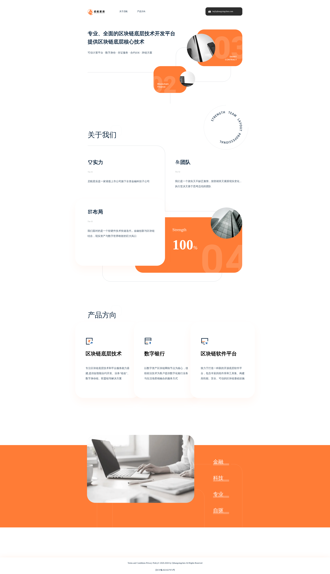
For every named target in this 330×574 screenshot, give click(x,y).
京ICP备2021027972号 (165, 570)
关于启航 (123, 11)
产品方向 (141, 11)
